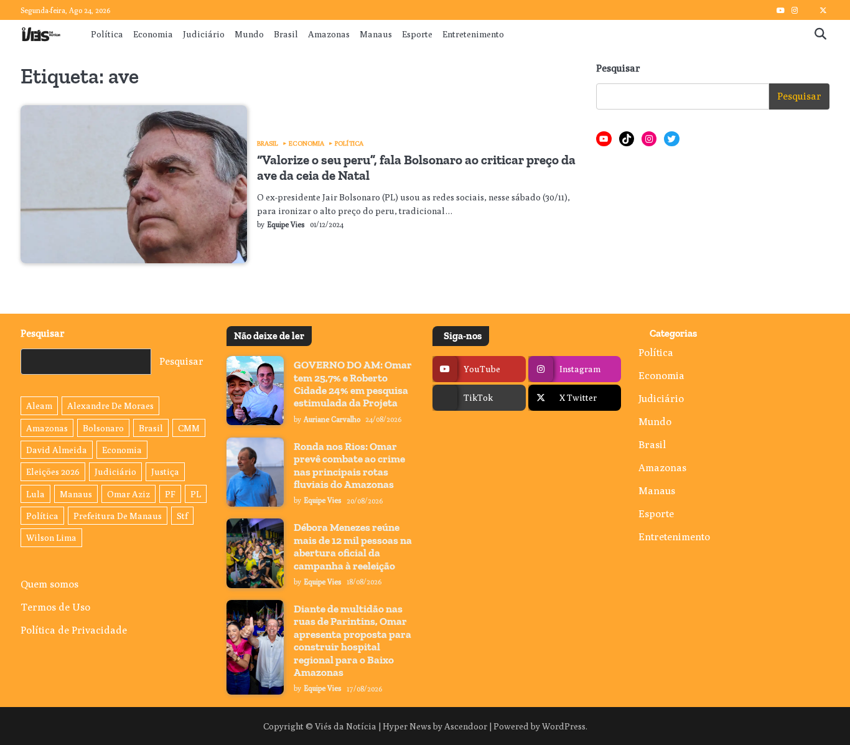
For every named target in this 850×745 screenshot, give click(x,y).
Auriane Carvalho (332, 419)
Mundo (249, 34)
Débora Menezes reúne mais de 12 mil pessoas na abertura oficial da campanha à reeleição (353, 546)
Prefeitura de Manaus (117, 515)
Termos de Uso (55, 607)
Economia (153, 34)
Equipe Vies (286, 224)
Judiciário (204, 34)
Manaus (376, 34)
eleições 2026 (53, 471)
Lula (35, 494)
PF (170, 494)
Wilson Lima (51, 537)
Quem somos (49, 584)
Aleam (39, 405)
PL (195, 494)
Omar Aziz (128, 494)
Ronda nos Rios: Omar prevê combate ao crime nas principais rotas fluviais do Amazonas (349, 465)
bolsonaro (103, 428)
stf (182, 515)
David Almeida (56, 449)
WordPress (564, 726)
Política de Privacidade (74, 630)
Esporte (417, 34)
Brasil (286, 34)
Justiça (165, 471)
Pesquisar (618, 68)
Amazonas (329, 34)
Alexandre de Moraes (110, 405)
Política (107, 34)
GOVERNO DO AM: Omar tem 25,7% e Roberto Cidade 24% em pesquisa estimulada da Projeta (353, 383)
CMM (189, 428)
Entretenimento (473, 34)
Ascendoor (465, 726)
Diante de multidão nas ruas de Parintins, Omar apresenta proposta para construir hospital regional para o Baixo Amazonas (352, 640)
